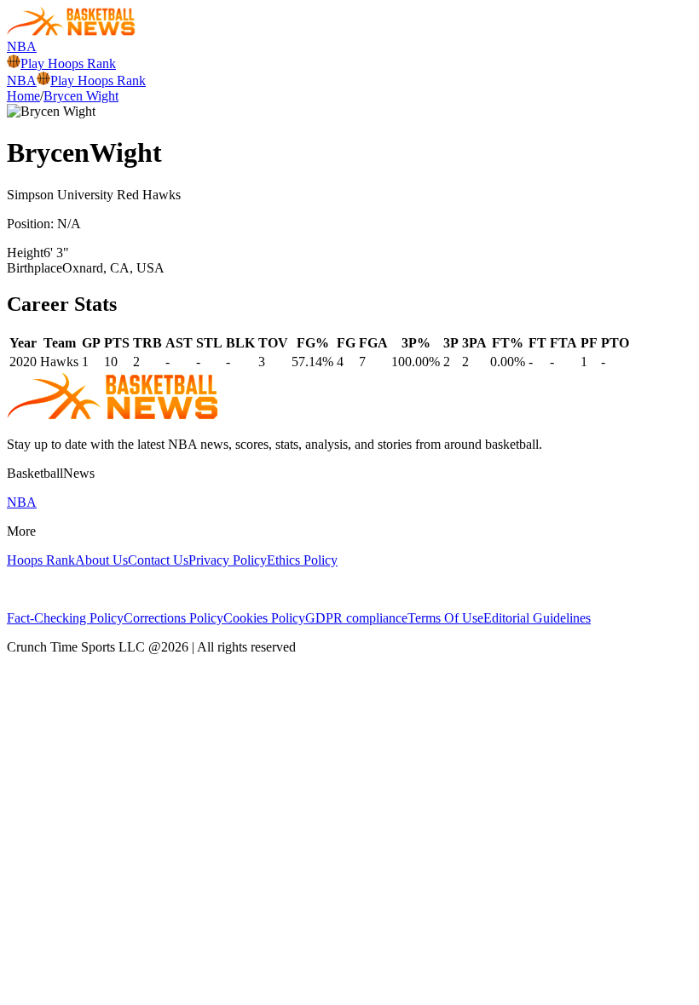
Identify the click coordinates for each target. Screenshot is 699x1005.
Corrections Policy (173, 618)
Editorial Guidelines (537, 618)
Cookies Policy (264, 618)
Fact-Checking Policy (65, 618)
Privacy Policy (227, 560)
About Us (101, 560)
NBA (22, 46)
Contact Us (158, 560)
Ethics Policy (302, 560)
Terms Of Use (445, 618)
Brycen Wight (80, 96)
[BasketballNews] (71, 31)
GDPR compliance (356, 618)
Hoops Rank (41, 560)
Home (23, 96)
